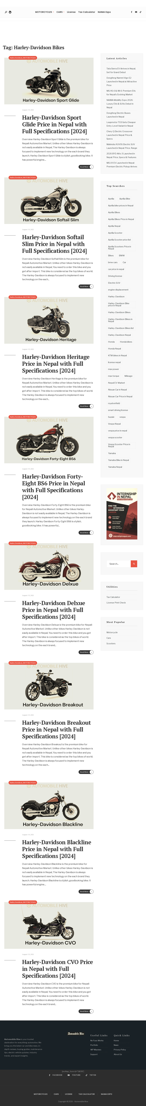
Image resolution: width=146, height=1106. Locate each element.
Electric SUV (114, 283)
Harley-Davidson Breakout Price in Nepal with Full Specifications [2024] (56, 729)
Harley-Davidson (116, 296)
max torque (113, 376)
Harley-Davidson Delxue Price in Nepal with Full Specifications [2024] (53, 609)
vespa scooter (115, 437)
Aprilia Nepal (114, 226)
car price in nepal (116, 269)
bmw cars (112, 262)
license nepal (114, 362)
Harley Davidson (16, 58)
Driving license (115, 276)
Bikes (111, 255)
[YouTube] (136, 12)
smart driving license (118, 410)
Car (124, 262)
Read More (86, 166)
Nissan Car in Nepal (117, 389)
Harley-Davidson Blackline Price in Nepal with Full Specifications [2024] (56, 849)
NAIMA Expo (104, 12)
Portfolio (94, 1045)
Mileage (128, 376)
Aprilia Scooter (115, 233)
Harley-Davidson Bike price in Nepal (118, 304)
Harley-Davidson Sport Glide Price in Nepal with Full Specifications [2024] (54, 124)
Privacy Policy (120, 1049)
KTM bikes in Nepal (117, 355)
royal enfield (114, 403)
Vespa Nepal (114, 424)
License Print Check (116, 602)
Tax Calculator (86, 12)
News (116, 1045)
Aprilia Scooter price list (119, 239)
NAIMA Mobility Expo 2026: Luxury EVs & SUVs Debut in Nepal (120, 104)
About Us (118, 1054)
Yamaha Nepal (115, 467)
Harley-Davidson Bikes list (121, 328)
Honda (111, 342)
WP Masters (95, 1049)
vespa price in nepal (117, 430)
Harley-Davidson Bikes (119, 312)
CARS (59, 12)
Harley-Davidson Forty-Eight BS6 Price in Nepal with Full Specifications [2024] (53, 487)
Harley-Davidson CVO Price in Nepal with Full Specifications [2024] (57, 968)
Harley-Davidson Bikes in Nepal (120, 320)
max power (113, 369)
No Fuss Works (97, 1040)
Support (94, 1054)
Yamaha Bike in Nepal (118, 460)
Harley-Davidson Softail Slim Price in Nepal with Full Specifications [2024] (54, 243)
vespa (122, 417)
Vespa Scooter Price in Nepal (119, 445)
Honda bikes (126, 342)
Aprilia (111, 198)
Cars (109, 638)
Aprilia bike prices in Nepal (120, 205)
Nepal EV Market (116, 383)
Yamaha (112, 453)
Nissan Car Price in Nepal (120, 396)
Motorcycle (112, 632)
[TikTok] (140, 12)
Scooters (111, 643)
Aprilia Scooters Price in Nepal (119, 247)
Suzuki (111, 417)
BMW (122, 255)
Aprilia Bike (124, 198)
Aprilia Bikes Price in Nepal (121, 219)
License (71, 12)
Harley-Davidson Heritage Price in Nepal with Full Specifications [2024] (55, 363)
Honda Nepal (114, 348)
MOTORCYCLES (43, 12)
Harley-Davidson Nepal (119, 335)
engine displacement (118, 289)
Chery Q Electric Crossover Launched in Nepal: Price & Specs (119, 135)
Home (116, 1040)
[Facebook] (132, 12)
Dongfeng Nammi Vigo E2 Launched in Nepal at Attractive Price (122, 82)
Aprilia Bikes (114, 212)
